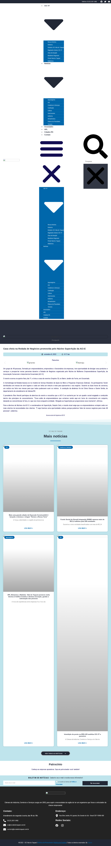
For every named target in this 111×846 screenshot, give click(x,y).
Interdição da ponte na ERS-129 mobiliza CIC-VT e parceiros (82, 735)
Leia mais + (28, 528)
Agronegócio (51, 100)
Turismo (50, 124)
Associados (48, 127)
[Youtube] (109, 1)
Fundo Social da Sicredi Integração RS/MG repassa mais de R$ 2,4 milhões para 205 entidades (82, 520)
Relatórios (51, 61)
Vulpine (90, 843)
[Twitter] (105, 1)
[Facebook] (101, 1)
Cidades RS (48, 132)
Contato (47, 135)
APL (46, 129)
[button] (51, 161)
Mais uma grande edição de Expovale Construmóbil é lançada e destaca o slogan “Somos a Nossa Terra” (28, 516)
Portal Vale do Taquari (54, 58)
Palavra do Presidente (54, 121)
